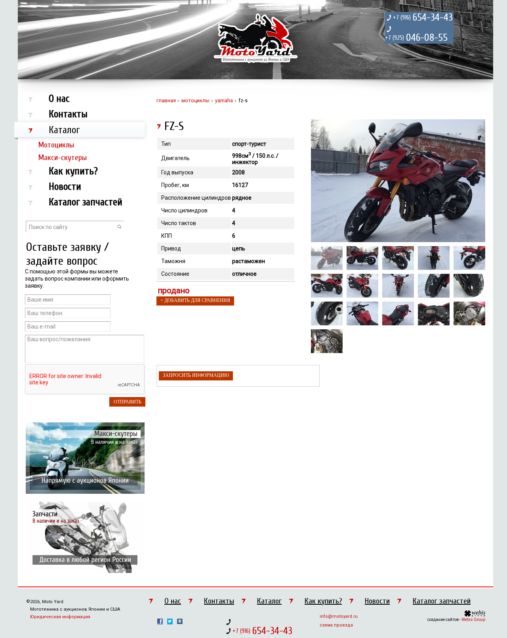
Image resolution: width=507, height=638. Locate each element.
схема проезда (336, 625)
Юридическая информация (60, 616)
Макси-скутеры (62, 157)
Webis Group (473, 619)
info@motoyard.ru (339, 616)
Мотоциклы (56, 144)
